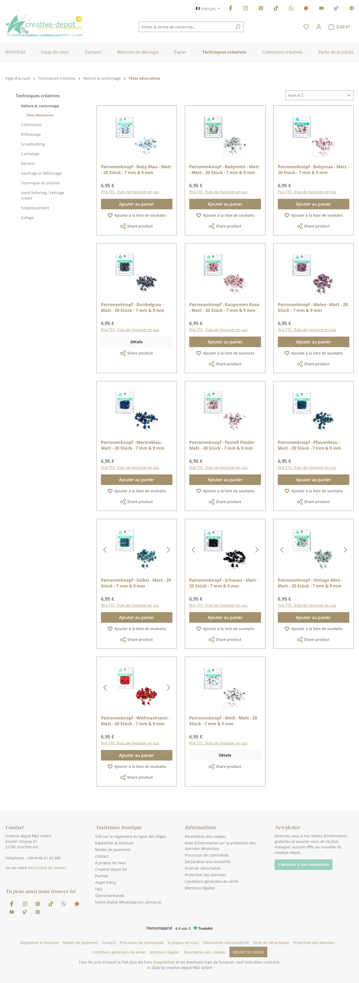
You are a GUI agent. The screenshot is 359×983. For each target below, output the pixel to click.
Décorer (28, 163)
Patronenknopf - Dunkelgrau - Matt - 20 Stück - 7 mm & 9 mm (133, 307)
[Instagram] (245, 9)
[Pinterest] (261, 9)
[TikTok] (276, 9)
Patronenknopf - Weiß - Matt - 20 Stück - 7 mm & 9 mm (223, 721)
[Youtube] (321, 9)
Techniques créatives (38, 96)
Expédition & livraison (114, 842)
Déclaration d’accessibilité (207, 861)
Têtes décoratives (40, 115)
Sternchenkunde (109, 895)
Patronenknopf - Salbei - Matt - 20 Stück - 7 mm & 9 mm (136, 583)
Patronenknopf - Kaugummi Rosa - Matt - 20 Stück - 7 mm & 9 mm (224, 307)
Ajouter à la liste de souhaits (140, 215)
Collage (27, 217)
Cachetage (30, 153)
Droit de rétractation (203, 868)
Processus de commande (207, 855)
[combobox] (185, 27)
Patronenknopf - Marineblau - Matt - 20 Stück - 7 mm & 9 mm (133, 445)
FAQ (98, 888)
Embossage (31, 134)
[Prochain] (168, 549)
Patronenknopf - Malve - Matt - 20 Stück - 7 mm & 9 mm (313, 307)
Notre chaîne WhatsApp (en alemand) (128, 902)
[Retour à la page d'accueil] (44, 25)
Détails (136, 341)
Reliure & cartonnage (40, 105)
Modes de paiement (112, 849)
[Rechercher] (238, 27)
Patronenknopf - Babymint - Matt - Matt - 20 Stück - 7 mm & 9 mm (224, 169)
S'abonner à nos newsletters (303, 864)
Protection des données (205, 874)
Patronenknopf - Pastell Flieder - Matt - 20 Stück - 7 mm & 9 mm (223, 445)
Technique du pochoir (40, 182)
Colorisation (31, 124)
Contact (102, 856)
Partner (101, 875)
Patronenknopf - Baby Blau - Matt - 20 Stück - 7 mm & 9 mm (136, 169)
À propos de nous (110, 862)
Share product (140, 226)
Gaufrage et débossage (41, 173)
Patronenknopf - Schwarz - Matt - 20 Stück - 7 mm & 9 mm (223, 583)
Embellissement (35, 207)
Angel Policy (105, 882)
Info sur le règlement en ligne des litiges (130, 836)
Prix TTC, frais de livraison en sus (130, 191)
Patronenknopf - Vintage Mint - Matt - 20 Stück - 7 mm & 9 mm (310, 583)
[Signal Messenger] (306, 9)
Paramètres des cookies (205, 836)
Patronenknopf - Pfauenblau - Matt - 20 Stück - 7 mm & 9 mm (309, 445)
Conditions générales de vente (211, 881)
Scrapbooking (33, 143)
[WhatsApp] (291, 9)
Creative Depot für (111, 869)
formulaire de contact (47, 867)
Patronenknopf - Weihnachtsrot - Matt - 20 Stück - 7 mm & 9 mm (135, 721)
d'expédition (164, 962)
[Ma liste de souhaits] (306, 27)
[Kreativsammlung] (351, 9)
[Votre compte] (318, 27)
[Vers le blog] (336, 9)
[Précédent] (105, 549)
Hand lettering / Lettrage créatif (42, 195)
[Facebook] (230, 9)
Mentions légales (200, 887)
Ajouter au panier (136, 204)
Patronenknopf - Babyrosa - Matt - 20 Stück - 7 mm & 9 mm (313, 169)
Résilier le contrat (248, 951)
